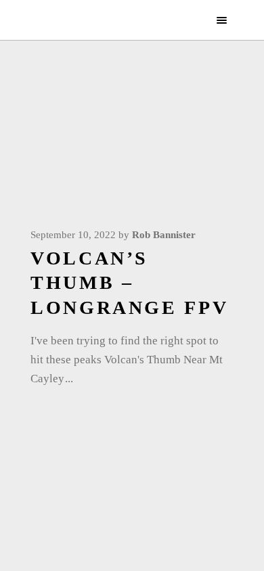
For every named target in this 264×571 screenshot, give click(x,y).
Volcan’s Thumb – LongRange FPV (129, 283)
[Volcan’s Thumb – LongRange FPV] (132, 145)
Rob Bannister (164, 234)
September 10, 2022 (73, 234)
